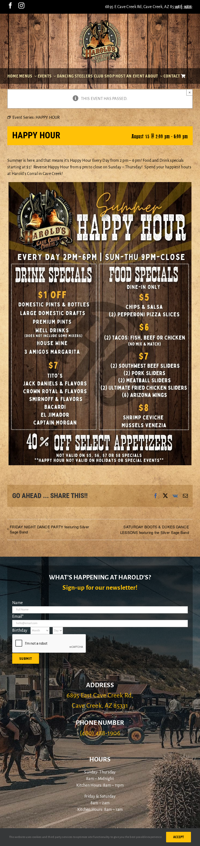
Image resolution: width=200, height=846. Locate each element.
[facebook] (10, 5)
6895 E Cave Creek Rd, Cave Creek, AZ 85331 (142, 7)
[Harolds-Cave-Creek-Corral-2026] (100, 21)
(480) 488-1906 (100, 733)
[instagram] (21, 5)
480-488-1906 (184, 7)
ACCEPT (178, 837)
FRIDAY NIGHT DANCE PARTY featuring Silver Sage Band (49, 529)
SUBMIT (25, 658)
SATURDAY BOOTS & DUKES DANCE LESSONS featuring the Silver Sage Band (154, 529)
